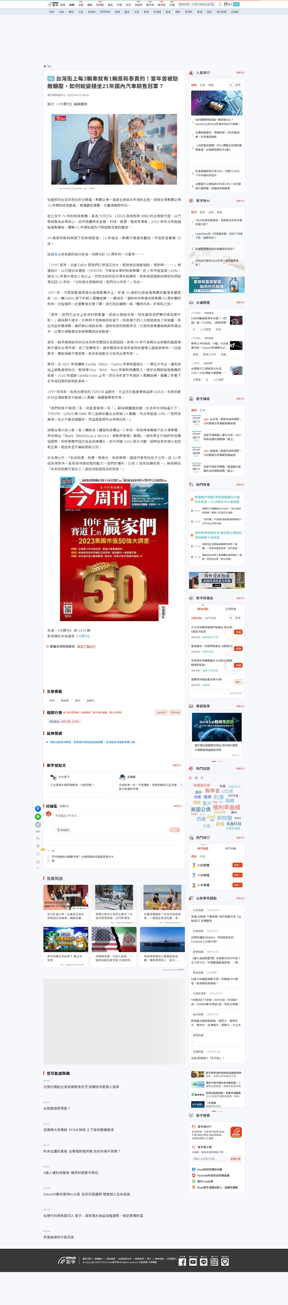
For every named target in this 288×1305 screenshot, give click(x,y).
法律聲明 (171, 1258)
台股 (80, 4)
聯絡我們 (139, 1258)
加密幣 (138, 4)
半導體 (205, 885)
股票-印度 (208, 651)
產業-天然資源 (210, 670)
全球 (128, 4)
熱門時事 (105, 11)
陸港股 (100, 4)
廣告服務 (111, 1258)
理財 (177, 11)
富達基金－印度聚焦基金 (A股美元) (212, 646)
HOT (206, 419)
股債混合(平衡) (210, 637)
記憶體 (205, 865)
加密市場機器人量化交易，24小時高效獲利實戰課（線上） (222, 437)
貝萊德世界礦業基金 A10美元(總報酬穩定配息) (211, 662)
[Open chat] (38, 862)
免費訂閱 (235, 1159)
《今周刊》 (83, 636)
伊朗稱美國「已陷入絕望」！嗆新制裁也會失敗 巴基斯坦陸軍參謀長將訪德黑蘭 (114, 958)
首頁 (62, 4)
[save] (38, 854)
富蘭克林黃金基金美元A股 (206, 679)
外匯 (119, 4)
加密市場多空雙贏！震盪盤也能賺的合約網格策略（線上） (222, 468)
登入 (230, 4)
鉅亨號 (161, 4)
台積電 (205, 875)
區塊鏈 (157, 11)
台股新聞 (207, 363)
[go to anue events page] (220, 4)
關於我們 (87, 1258)
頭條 (51, 11)
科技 (80, 11)
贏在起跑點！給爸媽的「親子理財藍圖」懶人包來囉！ (95, 712)
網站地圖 (159, 1258)
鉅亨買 (150, 4)
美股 (89, 4)
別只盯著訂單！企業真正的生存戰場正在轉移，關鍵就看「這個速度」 (65, 916)
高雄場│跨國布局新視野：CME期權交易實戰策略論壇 (223, 453)
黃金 (57, 254)
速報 (117, 11)
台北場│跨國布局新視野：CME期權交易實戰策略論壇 (223, 421)
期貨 (146, 11)
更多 (238, 85)
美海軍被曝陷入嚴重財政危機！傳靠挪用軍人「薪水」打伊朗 (162, 958)
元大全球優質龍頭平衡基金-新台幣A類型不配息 (211, 629)
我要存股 (175, 712)
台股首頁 (161, 712)
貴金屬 (206, 685)
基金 (110, 4)
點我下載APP (86, 646)
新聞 (71, 4)
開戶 (238, 682)
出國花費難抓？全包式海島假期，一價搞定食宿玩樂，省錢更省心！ (162, 916)
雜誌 (209, 11)
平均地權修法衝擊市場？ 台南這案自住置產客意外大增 (83, 859)
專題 (199, 11)
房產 (168, 11)
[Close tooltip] (66, 862)
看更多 (176, 765)
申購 (238, 632)
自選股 (235, 11)
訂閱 (171, 4)
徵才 (149, 1258)
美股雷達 (209, 313)
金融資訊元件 (125, 1258)
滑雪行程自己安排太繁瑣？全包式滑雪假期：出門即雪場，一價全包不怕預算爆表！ (114, 916)
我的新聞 (221, 11)
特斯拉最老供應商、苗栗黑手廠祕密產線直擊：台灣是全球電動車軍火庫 (92, 742)
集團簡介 (99, 1258)
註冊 (236, 4)
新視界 (188, 11)
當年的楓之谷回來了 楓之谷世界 (64, 958)
